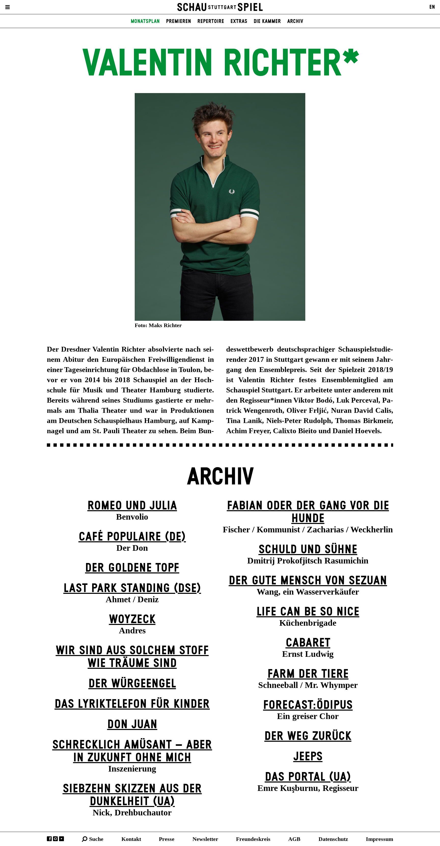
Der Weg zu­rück (307, 736)
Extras (238, 21)
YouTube (61, 838)
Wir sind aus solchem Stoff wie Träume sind (132, 657)
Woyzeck (132, 619)
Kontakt (131, 839)
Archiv (295, 21)
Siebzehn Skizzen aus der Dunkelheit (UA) (132, 795)
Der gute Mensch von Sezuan (308, 581)
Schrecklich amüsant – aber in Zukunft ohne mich (132, 751)
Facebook (49, 838)
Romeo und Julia (132, 506)
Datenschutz (333, 839)
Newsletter (205, 839)
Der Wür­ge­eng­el (132, 684)
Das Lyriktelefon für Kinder (132, 704)
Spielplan (27, 7)
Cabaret (307, 643)
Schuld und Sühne (307, 550)
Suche (96, 839)
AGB (294, 839)
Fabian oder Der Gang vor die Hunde (308, 512)
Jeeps (308, 757)
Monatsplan (145, 21)
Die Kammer (267, 21)
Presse (166, 839)
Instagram (55, 838)
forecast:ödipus (308, 705)
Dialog (93, 7)
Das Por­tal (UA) (308, 777)
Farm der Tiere (308, 674)
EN (432, 7)
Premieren (178, 21)
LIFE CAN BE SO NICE (307, 612)
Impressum (379, 839)
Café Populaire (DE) (132, 537)
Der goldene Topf (132, 568)
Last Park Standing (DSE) (132, 588)
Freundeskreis (253, 839)
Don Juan (132, 725)
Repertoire (210, 21)
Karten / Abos (62, 7)
